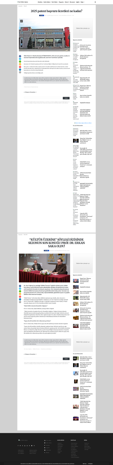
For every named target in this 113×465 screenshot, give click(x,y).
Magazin (61, 2)
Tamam (90, 463)
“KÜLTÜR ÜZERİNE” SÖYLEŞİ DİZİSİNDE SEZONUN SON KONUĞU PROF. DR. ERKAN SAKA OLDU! (85, 113)
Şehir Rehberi (74, 455)
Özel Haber (55, 2)
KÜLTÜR (25, 234)
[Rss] (30, 445)
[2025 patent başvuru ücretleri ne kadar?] (44, 35)
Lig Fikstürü (73, 449)
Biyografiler (87, 446)
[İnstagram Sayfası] (23, 445)
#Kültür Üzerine (36, 349)
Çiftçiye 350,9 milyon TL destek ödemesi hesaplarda (86, 57)
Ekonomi (72, 2)
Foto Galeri (48, 440)
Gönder (66, 98)
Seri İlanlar (73, 454)
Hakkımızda (21, 450)
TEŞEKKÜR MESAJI (85, 102)
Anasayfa (20, 6)
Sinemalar (73, 452)
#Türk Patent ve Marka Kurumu (31, 87)
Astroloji (86, 449)
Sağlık (78, 2)
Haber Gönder (32, 453)
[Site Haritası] (32, 445)
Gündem (40, 2)
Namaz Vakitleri (74, 446)
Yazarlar (48, 445)
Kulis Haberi (46, 2)
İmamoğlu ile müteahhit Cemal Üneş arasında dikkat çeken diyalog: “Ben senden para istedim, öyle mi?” (86, 151)
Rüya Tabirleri (87, 448)
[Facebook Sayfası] (18, 445)
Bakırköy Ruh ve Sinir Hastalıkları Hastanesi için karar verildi (86, 132)
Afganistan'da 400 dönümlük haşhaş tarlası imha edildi (85, 79)
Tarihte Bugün (74, 451)
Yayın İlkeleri (21, 451)
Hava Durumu (74, 443)
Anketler (86, 444)
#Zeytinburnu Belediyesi (46, 349)
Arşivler (48, 447)
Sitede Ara (86, 443)
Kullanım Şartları (33, 450)
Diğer (82, 2)
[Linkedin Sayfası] (28, 445)
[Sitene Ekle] (35, 445)
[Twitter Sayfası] (21, 445)
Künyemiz (48, 450)
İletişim (47, 452)
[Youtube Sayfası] (25, 445)
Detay (85, 463)
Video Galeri (48, 442)
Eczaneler (73, 448)
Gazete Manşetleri (75, 457)
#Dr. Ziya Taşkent (28, 349)
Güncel (67, 2)
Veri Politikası (21, 453)
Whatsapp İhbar (32, 451)
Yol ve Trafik (74, 444)
